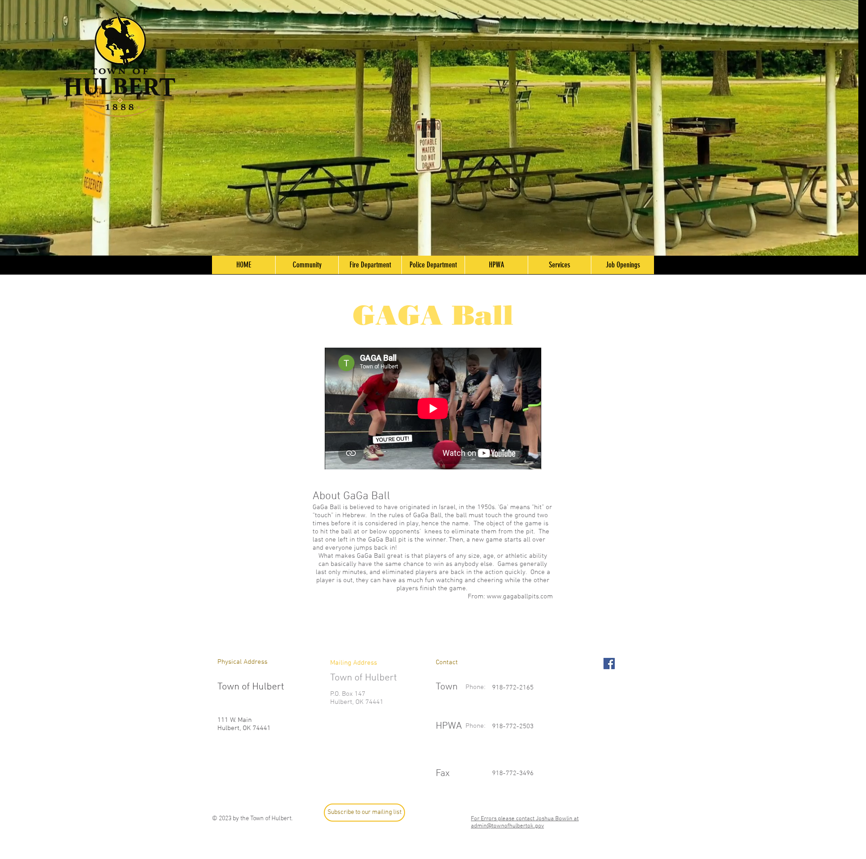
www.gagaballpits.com (520, 597)
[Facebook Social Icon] (609, 663)
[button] (306, 265)
